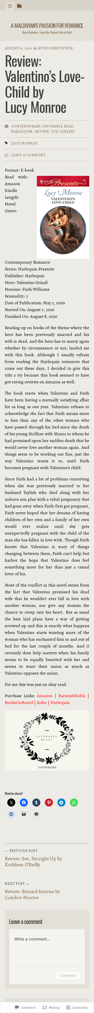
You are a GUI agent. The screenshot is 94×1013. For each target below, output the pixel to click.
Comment (67, 975)
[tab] (10, 6)
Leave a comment (28, 155)
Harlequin (22, 131)
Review (42, 131)
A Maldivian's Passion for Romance (47, 25)
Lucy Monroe (24, 143)
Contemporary (25, 126)
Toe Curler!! (63, 131)
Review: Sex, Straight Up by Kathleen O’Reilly (33, 858)
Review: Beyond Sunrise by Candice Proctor (32, 891)
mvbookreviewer (55, 48)
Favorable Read (58, 126)
